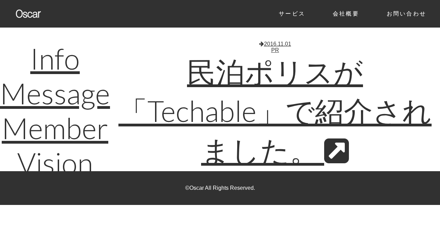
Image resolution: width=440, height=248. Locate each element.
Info (55, 58)
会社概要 (346, 14)
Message (55, 93)
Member (55, 128)
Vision (55, 162)
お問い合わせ (406, 14)
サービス (292, 14)
